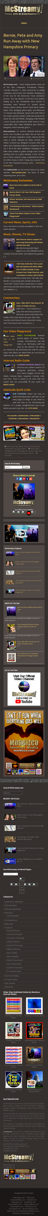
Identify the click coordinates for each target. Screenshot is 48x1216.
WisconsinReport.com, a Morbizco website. (34, 1091)
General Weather (13, 916)
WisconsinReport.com (30, 1209)
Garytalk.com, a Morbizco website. (13, 1041)
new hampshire (10, 453)
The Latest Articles (19, 449)
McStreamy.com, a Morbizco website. (34, 1066)
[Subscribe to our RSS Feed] (33, 513)
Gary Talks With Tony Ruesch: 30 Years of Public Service (28, 643)
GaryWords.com (30, 1202)
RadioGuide (23, 415)
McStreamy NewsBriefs (15, 446)
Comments (7, 1132)
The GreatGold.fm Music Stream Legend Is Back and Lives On (28, 625)
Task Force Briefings (12, 976)
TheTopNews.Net (18, 172)
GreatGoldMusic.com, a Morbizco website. (34, 1041)
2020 (32, 449)
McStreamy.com (38, 78)
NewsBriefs (35, 418)
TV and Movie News (14, 971)
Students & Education (15, 968)
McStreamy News (11, 905)
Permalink (8, 455)
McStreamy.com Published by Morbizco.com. (23, 1211)
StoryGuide (12, 415)
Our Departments (11, 920)
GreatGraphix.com (16, 1206)
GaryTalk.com (32, 1200)
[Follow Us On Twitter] (20, 513)
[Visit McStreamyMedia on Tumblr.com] (24, 513)
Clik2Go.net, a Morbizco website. (34, 1016)
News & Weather (13, 956)
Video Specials (10, 983)
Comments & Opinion (15, 934)
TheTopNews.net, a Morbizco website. (13, 1091)
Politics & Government (32, 446)
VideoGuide (35, 415)
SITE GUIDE (33, 408)
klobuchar (38, 451)
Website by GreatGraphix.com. (23, 1213)
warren (25, 453)
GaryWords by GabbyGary (14, 902)
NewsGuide (23, 418)
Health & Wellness (13, 942)
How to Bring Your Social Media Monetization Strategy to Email (27, 655)
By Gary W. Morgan (18, 451)
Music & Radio (12, 953)
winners (31, 453)
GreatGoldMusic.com (31, 1204)
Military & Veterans (13, 949)
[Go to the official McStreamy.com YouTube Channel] (28, 513)
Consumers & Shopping (15, 938)
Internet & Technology (15, 945)
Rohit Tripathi (28, 1193)
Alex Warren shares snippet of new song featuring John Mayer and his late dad (29, 242)
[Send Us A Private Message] (35, 885)
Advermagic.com (19, 1197)
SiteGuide (13, 418)
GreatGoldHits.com (15, 1204)
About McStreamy (13, 930)
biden (37, 449)
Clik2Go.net (30, 1197)
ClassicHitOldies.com (17, 1200)
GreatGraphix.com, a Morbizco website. (14, 1066)
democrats (30, 451)
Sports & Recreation (14, 964)
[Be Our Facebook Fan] (15, 513)
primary (19, 453)
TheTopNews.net (15, 1209)
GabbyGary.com (17, 1202)
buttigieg (8, 451)
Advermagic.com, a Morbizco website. (13, 1017)
